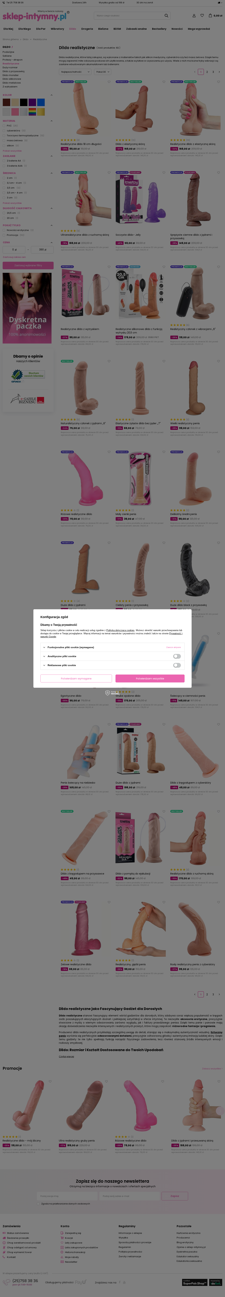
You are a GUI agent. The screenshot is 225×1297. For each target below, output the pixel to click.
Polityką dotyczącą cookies (120, 630)
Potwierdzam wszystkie (150, 678)
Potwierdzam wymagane (76, 678)
